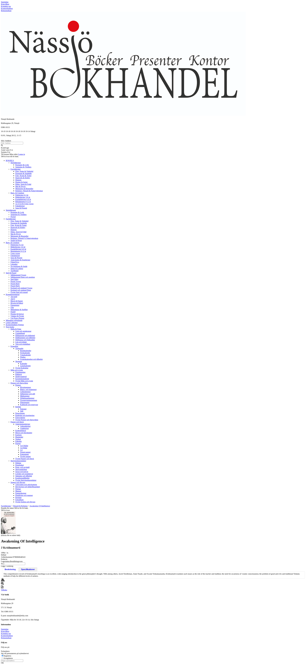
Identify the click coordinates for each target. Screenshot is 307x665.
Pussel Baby (15, 286)
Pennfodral (19, 465)
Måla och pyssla (17, 370)
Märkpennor (25, 396)
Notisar (18, 439)
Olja (12, 307)
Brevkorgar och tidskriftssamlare (27, 487)
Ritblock (18, 374)
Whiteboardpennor (27, 398)
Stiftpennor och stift (27, 394)
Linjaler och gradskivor (24, 474)
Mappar (18, 491)
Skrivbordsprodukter (18, 461)
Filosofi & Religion (20, 506)
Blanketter (19, 437)
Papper (18, 443)
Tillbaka (4, 590)
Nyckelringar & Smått (19, 266)
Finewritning (20, 418)
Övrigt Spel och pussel (19, 292)
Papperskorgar (20, 493)
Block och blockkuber (23, 433)
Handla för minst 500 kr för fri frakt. (14, 509)
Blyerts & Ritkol (17, 303)
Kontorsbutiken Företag (15, 325)
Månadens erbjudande (14, 320)
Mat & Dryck (20, 186)
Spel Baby (14, 279)
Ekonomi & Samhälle (23, 173)
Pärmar (18, 489)
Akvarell (14, 297)
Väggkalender (25, 355)
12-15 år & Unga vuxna (24, 204)
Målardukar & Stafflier (19, 310)
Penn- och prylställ (22, 467)
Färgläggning (20, 372)
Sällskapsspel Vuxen (18, 275)
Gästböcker (24, 428)
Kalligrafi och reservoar (29, 405)
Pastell (13, 312)
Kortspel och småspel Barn (21, 290)
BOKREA (10, 160)
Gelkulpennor (25, 392)
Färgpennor (15, 305)
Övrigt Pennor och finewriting (26, 420)
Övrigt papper (25, 456)
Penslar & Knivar (17, 314)
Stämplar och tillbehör (23, 476)
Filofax (23, 357)
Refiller (18, 407)
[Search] (2, 146)
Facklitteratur (16, 169)
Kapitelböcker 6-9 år (23, 199)
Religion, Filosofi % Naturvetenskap (24, 238)
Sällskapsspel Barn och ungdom (23, 277)
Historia (18, 180)
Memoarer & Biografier (24, 189)
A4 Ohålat (24, 446)
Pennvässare (20, 413)
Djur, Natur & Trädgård (24, 171)
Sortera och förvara (18, 482)
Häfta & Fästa (16, 329)
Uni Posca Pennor (17, 318)
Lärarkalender (25, 366)
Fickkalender (25, 353)
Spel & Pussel (11, 273)
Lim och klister (21, 342)
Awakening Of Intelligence (40, 506)
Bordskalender (25, 351)
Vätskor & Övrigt (17, 316)
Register (18, 497)
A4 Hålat (23, 448)
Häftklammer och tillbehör (25, 338)
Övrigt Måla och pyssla (24, 381)
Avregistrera (8, 658)
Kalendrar (14, 346)
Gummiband (20, 333)
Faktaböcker (20, 206)
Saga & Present (21, 208)
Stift (21, 411)
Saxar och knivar (21, 472)
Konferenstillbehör (22, 478)
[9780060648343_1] (8, 522)
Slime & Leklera (17, 269)
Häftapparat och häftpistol (25, 335)
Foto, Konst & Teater (23, 176)
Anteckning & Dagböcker (20, 260)
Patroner (23, 409)
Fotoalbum (19, 500)
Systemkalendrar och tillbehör (31, 359)
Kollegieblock (20, 431)
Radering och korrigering (24, 415)
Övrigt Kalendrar (21, 368)
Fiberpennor (24, 402)
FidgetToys (15, 262)
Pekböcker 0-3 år (21, 195)
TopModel (14, 271)
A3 (21, 450)
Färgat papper (25, 452)
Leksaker (14, 264)
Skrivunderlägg (21, 469)
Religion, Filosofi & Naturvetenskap (29, 191)
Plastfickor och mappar (24, 495)
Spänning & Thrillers (23, 167)
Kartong (18, 435)
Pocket (13, 217)
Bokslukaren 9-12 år (23, 202)
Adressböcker (25, 426)
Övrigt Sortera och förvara (25, 502)
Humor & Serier (21, 182)
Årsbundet (19, 348)
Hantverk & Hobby (22, 178)
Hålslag (18, 463)
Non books (10, 327)
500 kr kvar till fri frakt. (10, 156)
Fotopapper (24, 454)
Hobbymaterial (21, 377)
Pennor (18, 385)
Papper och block (17, 422)
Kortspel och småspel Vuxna (21, 288)
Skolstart (18, 361)
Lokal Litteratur (12, 323)
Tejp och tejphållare (22, 344)
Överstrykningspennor (28, 400)
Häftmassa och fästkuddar (25, 340)
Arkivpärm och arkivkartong (26, 485)
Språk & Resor (16, 240)
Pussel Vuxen (16, 281)
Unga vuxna (15, 253)
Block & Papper (17, 301)
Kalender (23, 364)
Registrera (7, 656)
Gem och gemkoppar (23, 331)
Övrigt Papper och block (24, 459)
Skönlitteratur (16, 163)
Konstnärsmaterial (12, 294)
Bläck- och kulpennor (28, 389)
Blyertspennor (25, 387)
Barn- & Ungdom (17, 193)
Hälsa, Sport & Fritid (23, 184)
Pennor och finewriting (19, 383)
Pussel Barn (15, 284)
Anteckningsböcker (22, 424)
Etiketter (18, 441)
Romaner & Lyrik (22, 165)
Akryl (13, 299)
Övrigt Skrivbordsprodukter (25, 480)
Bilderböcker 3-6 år (22, 197)
